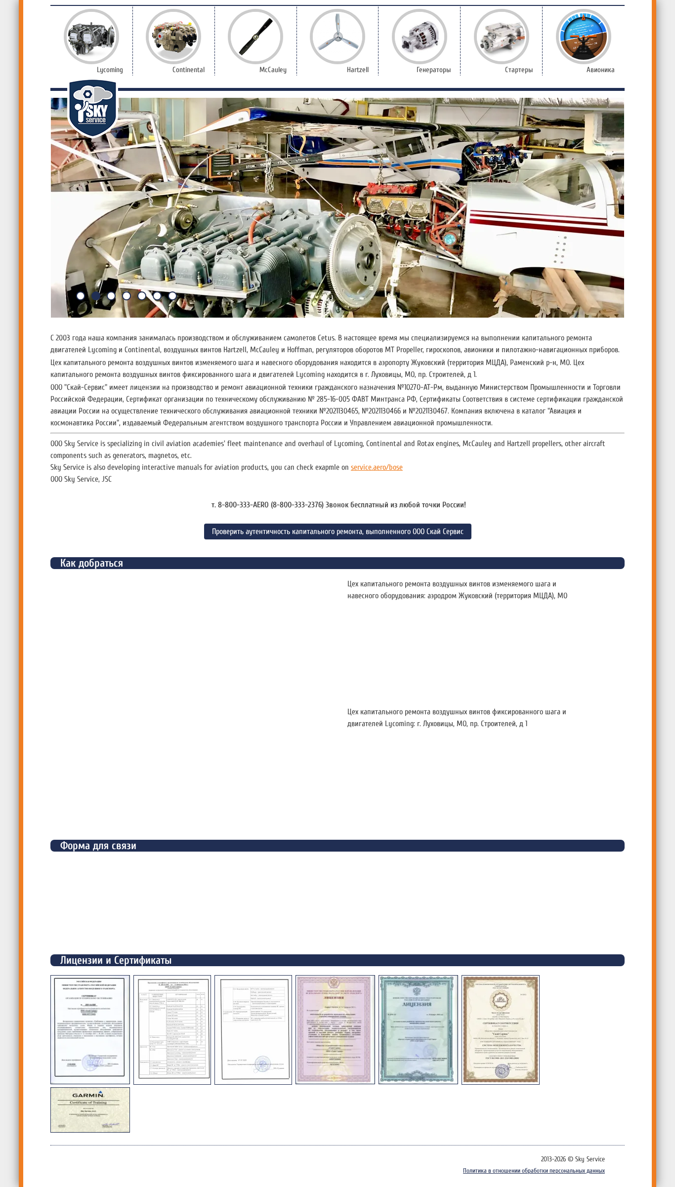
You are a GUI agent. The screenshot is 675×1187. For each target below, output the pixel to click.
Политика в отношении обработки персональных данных (534, 1170)
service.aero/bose (377, 467)
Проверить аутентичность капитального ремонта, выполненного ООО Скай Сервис (338, 531)
